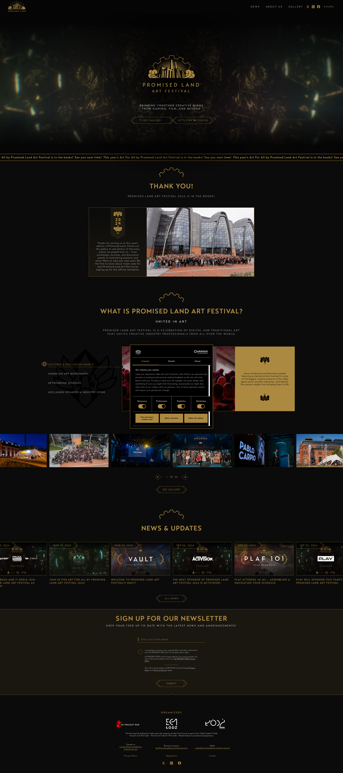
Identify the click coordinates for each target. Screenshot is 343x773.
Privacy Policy (130, 755)
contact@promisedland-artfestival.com (130, 748)
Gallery (296, 6)
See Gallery (152, 120)
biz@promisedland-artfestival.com (172, 748)
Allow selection (171, 418)
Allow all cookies (195, 418)
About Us (274, 6)
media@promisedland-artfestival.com (212, 748)
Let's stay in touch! (193, 120)
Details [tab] (171, 361)
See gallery (171, 489)
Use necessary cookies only (147, 418)
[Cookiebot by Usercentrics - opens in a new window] (196, 352)
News (255, 6)
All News (171, 598)
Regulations (171, 755)
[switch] (161, 406)
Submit (171, 683)
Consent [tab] (145, 361)
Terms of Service (160, 670)
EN (326, 6)
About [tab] (197, 361)
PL (332, 6)
